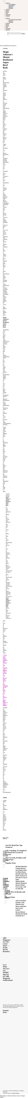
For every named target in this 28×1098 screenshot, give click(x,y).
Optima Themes (15, 1093)
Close (2, 1097)
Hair (7, 13)
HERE (4, 705)
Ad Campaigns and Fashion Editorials (12, 5)
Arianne (5, 797)
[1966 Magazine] (14, 43)
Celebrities (8, 14)
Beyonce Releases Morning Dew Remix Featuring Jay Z (21, 913)
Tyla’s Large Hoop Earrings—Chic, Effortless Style (21, 902)
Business (8, 15)
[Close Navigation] (8, 35)
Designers (11, 8)
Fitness (7, 10)
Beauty (7, 12)
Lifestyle (8, 9)
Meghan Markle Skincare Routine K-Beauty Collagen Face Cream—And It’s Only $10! (21, 884)
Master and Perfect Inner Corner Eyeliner (21, 908)
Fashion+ (8, 3)
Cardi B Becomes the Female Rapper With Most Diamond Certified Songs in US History (7, 888)
